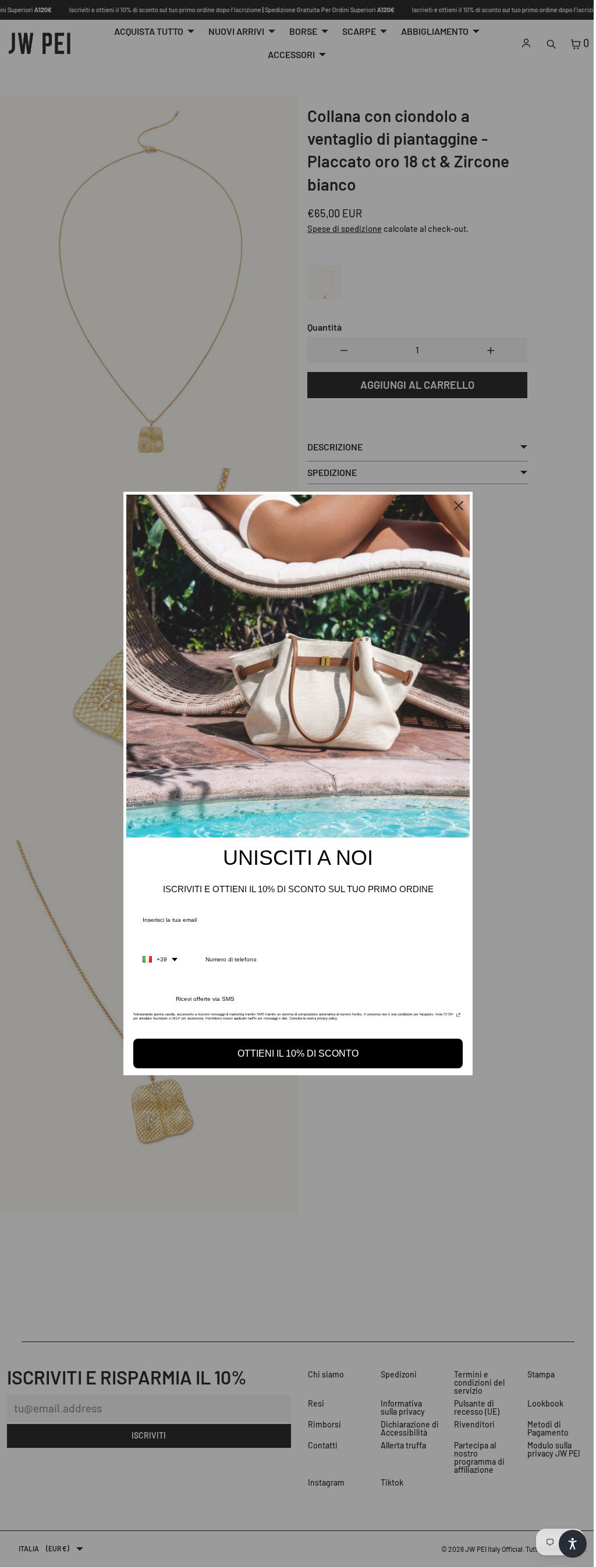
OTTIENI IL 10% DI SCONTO (295, 1053)
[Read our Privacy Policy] (455, 1018)
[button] (567, 1544)
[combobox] (157, 959)
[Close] (456, 506)
